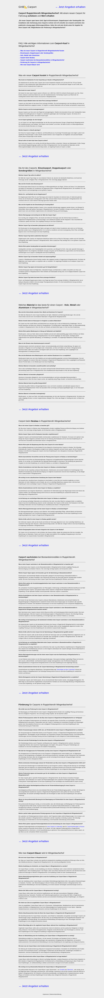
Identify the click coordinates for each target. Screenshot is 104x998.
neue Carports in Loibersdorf (54, 826)
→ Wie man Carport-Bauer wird (29, 64)
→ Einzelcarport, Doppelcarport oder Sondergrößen (36, 53)
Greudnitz (62, 969)
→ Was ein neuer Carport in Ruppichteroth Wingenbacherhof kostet (41, 50)
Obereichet (70, 969)
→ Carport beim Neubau (27, 57)
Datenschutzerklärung (55, 994)
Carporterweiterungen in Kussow (75, 826)
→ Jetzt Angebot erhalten (70, 6)
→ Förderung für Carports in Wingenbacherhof (34, 62)
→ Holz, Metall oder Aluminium (29, 55)
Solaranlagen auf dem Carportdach (66, 669)
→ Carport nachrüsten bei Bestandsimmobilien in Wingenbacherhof (41, 60)
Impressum (46, 994)
